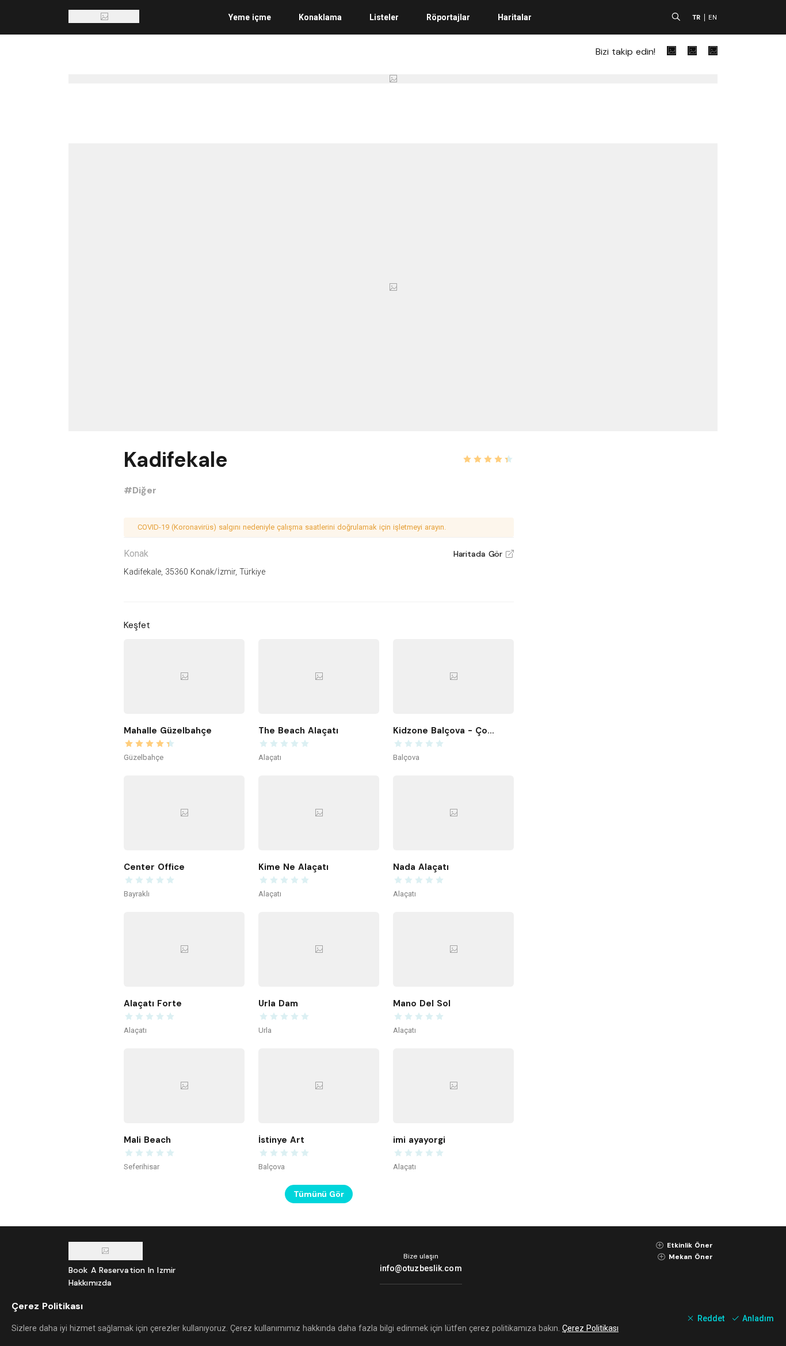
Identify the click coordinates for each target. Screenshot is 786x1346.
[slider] (488, 452)
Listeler (384, 17)
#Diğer (140, 490)
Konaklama (320, 17)
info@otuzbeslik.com (421, 1268)
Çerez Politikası (590, 1328)
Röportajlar (448, 17)
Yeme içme (249, 17)
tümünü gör (318, 1194)
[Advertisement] (631, 617)
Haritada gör (483, 553)
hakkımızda (90, 1283)
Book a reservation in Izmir (121, 1270)
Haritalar (515, 17)
